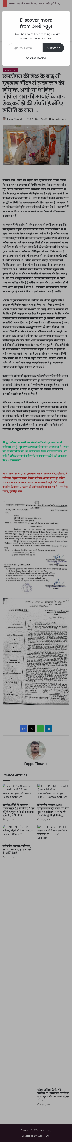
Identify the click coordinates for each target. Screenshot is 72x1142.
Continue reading (36, 57)
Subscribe (53, 48)
